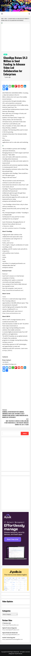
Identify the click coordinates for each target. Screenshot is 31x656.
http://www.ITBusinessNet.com (10, 625)
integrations (5, 251)
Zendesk (16, 253)
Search (25, 433)
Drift (3, 259)
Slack (3, 255)
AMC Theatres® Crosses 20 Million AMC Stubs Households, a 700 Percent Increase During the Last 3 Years (16, 422)
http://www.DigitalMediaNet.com (10, 634)
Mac (3, 138)
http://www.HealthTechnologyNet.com (12, 639)
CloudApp (25, 93)
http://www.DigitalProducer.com (10, 629)
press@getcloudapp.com (9, 364)
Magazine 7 (12, 653)
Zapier (4, 261)
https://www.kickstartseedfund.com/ (12, 290)
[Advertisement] (15, 389)
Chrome (4, 136)
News (5, 54)
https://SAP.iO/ (8, 350)
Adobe (4, 257)
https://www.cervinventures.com (11, 313)
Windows (7, 140)
